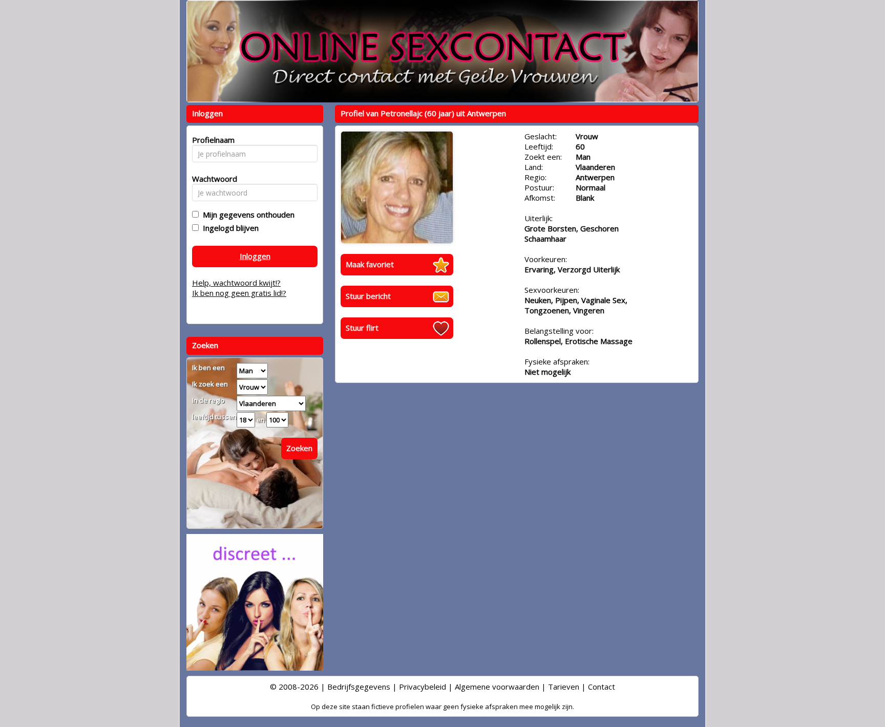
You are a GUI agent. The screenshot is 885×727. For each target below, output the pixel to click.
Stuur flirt (362, 328)
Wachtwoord (211, 179)
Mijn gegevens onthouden (246, 214)
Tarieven (563, 686)
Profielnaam (211, 140)
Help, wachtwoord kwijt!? (236, 282)
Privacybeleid (422, 686)
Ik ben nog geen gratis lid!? (239, 293)
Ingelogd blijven (229, 228)
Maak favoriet (370, 264)
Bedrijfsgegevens (358, 686)
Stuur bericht (368, 296)
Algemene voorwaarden (497, 686)
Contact (601, 686)
